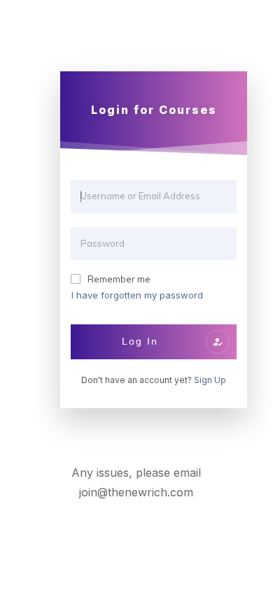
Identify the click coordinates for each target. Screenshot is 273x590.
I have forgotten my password (137, 295)
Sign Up (210, 380)
